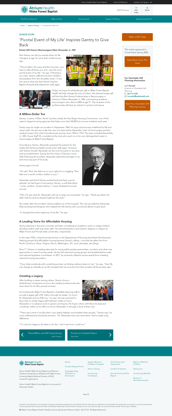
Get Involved (84, 19)
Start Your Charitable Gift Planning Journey (137, 105)
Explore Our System (141, 2)
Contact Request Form (74, 366)
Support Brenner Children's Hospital (96, 363)
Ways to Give (56, 19)
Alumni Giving (94, 369)
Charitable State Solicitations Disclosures (71, 373)
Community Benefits (141, 373)
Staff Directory (123, 10)
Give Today (136, 11)
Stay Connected (142, 19)
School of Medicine (120, 2)
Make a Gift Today (137, 37)
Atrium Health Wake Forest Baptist (94, 2)
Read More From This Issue (137, 61)
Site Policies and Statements (117, 363)
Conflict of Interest (118, 369)
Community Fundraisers (92, 374)
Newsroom (138, 369)
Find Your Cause (28, 19)
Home (22, 25)
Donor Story (26, 34)
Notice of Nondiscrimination (141, 379)
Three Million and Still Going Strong (45, 335)
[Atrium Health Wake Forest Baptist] (39, 9)
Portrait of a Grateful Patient (84, 335)
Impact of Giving (112, 19)
